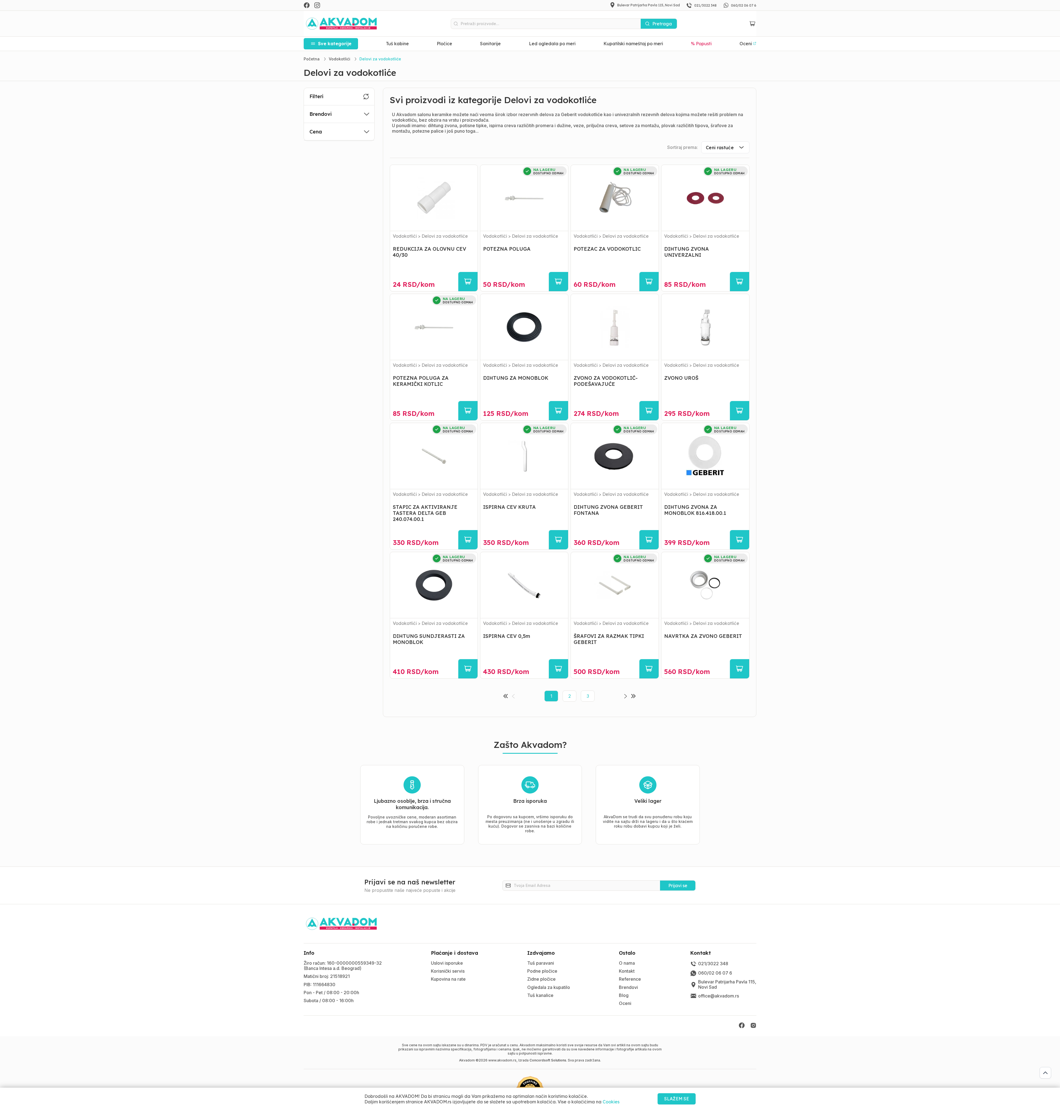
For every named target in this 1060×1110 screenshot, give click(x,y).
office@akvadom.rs (718, 996)
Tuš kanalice (540, 995)
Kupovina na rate (448, 979)
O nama (627, 963)
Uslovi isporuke (447, 963)
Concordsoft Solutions (547, 1060)
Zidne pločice (541, 979)
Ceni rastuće (720, 147)
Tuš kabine (397, 43)
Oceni (625, 1003)
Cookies (611, 1101)
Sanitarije (490, 43)
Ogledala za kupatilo (548, 987)
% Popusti (701, 44)
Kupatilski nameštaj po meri (633, 43)
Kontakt (627, 971)
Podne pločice (542, 971)
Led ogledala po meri (552, 43)
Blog (624, 995)
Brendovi (628, 987)
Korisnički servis (448, 971)
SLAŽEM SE (676, 1098)
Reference (630, 979)
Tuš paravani (540, 963)
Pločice (444, 43)
